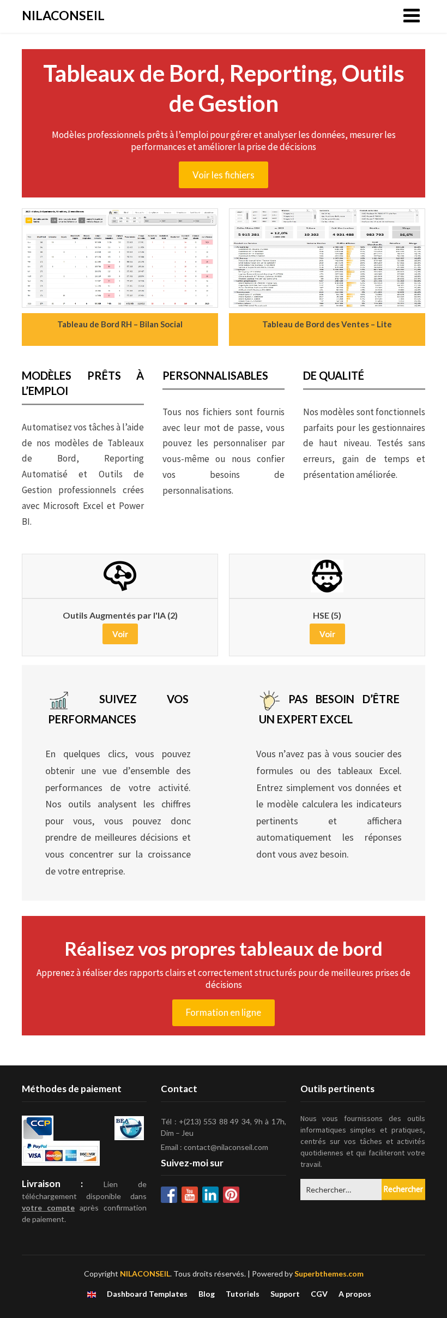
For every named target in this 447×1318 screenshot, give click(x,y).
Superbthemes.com (329, 1273)
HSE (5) (327, 615)
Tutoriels (242, 1294)
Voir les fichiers (223, 175)
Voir (120, 634)
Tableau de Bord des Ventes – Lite (327, 324)
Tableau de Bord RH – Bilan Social (120, 324)
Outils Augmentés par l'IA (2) (120, 615)
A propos (355, 1294)
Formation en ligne (223, 1012)
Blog (206, 1294)
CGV (319, 1294)
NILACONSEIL (63, 15)
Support (285, 1294)
